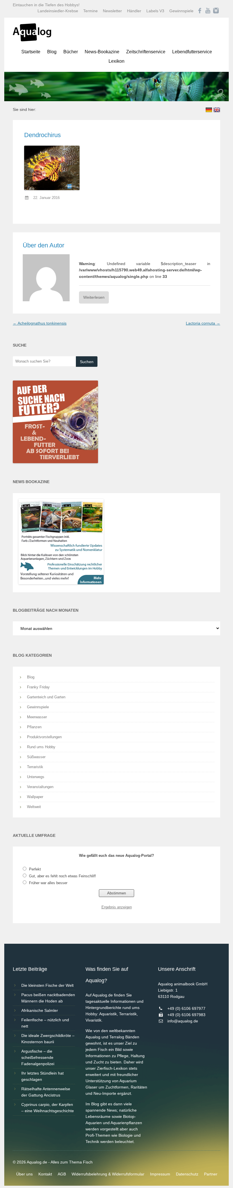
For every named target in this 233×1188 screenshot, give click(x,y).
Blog (52, 51)
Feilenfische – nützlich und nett (45, 1023)
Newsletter (112, 11)
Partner (210, 1174)
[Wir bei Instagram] (216, 11)
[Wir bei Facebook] (200, 11)
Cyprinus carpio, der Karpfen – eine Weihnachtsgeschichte (47, 1107)
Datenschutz (187, 1174)
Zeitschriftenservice (145, 51)
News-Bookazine (102, 51)
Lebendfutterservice (192, 51)
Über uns (24, 1174)
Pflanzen (34, 727)
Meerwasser (37, 717)
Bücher (70, 51)
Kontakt (45, 1174)
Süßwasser (36, 757)
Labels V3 (155, 11)
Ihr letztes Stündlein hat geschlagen (42, 1076)
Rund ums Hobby (41, 747)
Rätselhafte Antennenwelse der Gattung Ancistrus (45, 1092)
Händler (134, 11)
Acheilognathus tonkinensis (39, 323)
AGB (62, 1174)
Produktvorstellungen (44, 737)
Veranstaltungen (40, 787)
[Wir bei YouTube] (207, 11)
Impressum (160, 1174)
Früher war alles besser (48, 883)
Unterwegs (35, 777)
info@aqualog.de (182, 1021)
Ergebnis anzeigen (116, 907)
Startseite (30, 51)
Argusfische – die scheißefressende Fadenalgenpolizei (37, 1057)
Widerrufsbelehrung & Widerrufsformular (108, 1174)
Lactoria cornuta (203, 323)
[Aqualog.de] (32, 40)
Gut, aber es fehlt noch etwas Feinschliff (62, 876)
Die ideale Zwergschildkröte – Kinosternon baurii (47, 1038)
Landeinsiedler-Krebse (58, 11)
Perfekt (35, 869)
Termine (90, 11)
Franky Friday (38, 687)
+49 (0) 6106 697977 (186, 1008)
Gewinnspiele (181, 11)
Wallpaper (35, 797)
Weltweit (34, 807)
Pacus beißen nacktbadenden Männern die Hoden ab (48, 997)
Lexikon (116, 61)
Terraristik (35, 767)
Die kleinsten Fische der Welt (47, 985)
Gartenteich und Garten (46, 697)
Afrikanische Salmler (39, 1010)
